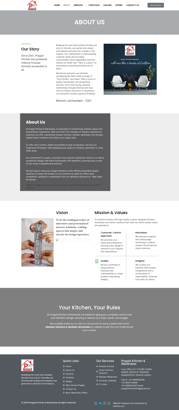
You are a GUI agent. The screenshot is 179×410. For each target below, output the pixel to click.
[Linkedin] (100, 403)
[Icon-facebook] (95, 403)
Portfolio (94, 5)
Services (78, 5)
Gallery (107, 5)
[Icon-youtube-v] (109, 403)
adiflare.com (118, 406)
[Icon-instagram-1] (104, 403)
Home (57, 5)
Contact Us (132, 5)
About (66, 5)
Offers (118, 5)
